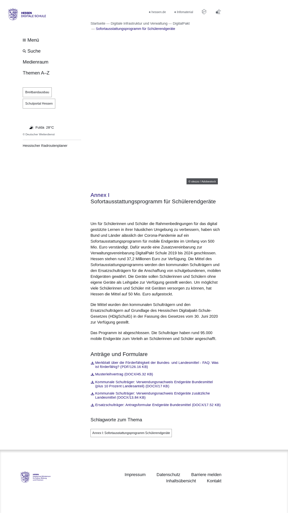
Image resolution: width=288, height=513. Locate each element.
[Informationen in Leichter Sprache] (204, 12)
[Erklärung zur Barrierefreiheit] (218, 12)
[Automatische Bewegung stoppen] (25, 127)
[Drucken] (124, 212)
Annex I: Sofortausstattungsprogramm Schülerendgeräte (131, 433)
